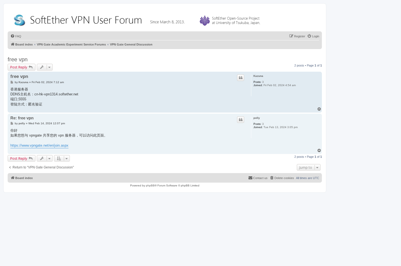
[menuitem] (15, 36)
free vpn (18, 59)
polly (256, 117)
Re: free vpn (22, 118)
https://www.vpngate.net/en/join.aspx (39, 145)
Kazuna (258, 75)
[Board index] (138, 19)
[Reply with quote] (240, 77)
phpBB (150, 185)
